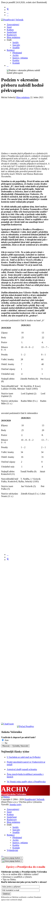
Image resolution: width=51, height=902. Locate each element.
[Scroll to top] (2, 855)
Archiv (15, 55)
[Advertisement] (25, 124)
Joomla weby (15, 804)
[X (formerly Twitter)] (8, 559)
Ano (6, 740)
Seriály (15, 42)
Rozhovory (12, 35)
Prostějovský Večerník (34, 799)
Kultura (10, 29)
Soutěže (16, 47)
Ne (5, 743)
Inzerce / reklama (20, 58)
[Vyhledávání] (7, 65)
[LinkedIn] (7, 557)
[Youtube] (7, 12)
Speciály (16, 45)
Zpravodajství (13, 24)
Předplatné (17, 52)
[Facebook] (7, 7)
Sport (9, 27)
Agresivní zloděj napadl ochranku (22, 769)
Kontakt (16, 63)
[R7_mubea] (5, 797)
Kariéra (15, 60)
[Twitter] (8, 10)
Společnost (12, 32)
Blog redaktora (13, 37)
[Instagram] (7, 15)
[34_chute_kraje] (7, 724)
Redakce (11, 50)
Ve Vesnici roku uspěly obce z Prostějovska (26, 781)
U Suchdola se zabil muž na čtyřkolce (24, 757)
